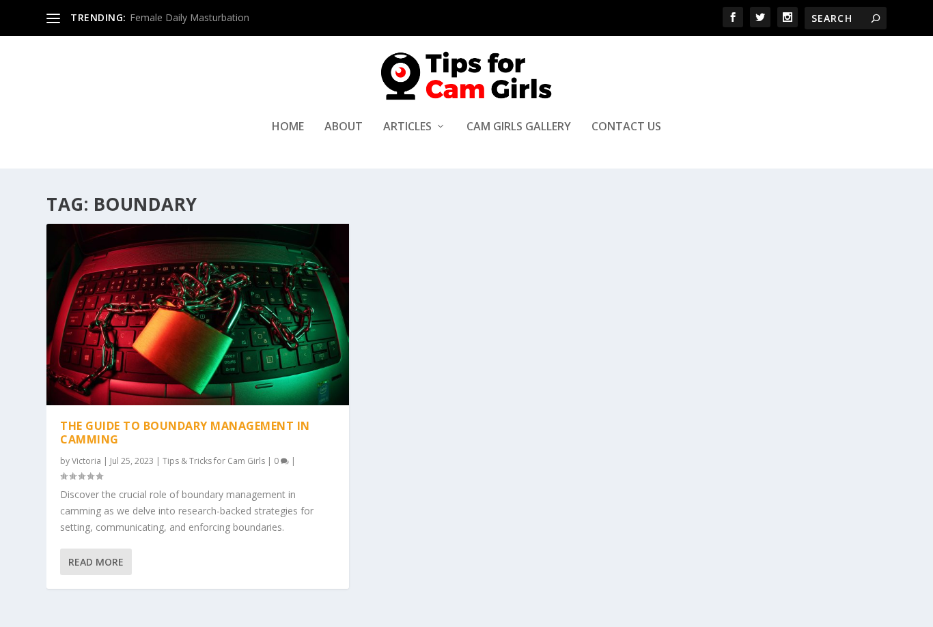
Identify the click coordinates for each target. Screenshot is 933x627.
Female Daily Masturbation (189, 17)
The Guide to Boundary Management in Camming (185, 433)
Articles (407, 127)
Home (288, 127)
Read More (96, 561)
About (343, 127)
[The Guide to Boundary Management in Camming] (197, 314)
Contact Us (626, 127)
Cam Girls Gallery (518, 127)
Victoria (86, 461)
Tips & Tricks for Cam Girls (214, 461)
